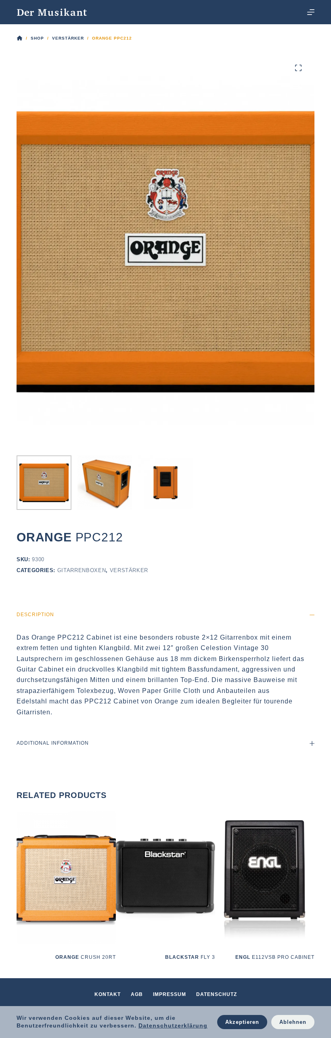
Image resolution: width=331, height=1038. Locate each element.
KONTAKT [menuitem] (107, 994)
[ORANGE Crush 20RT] (66, 877)
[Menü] (310, 12)
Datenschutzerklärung (172, 1025)
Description (35, 614)
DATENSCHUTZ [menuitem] (216, 994)
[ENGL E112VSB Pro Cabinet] (264, 877)
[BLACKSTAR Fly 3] (165, 877)
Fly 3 (190, 957)
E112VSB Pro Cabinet (274, 957)
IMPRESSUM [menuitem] (169, 994)
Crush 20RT (85, 957)
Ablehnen (292, 1022)
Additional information (53, 743)
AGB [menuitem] (137, 994)
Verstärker (129, 570)
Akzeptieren (242, 1022)
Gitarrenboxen (81, 570)
